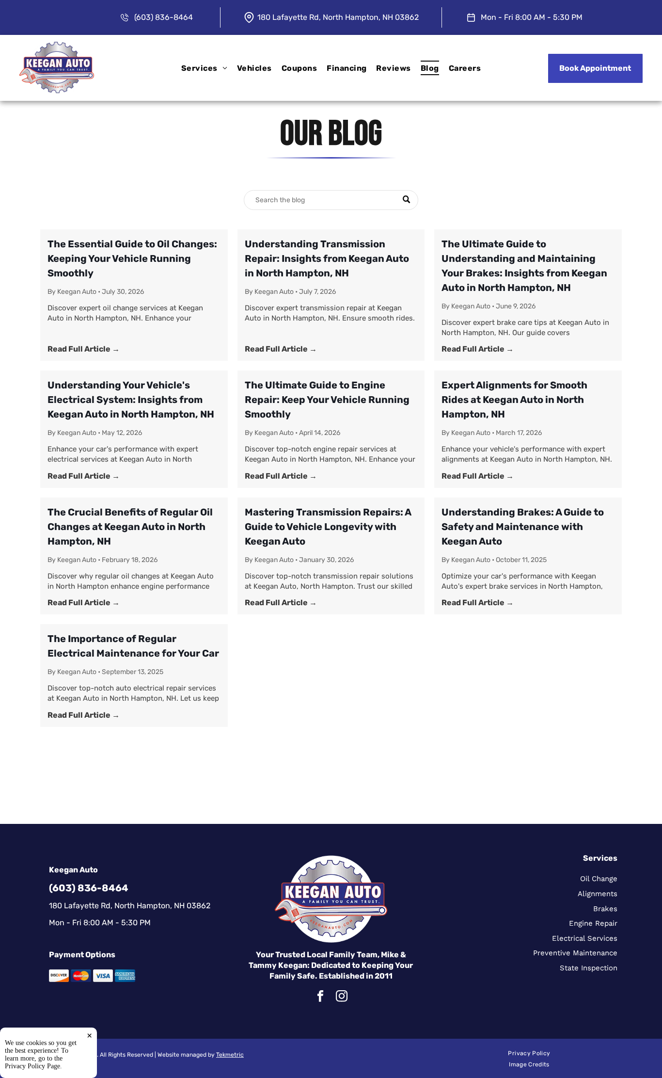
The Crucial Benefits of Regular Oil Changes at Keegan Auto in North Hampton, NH (130, 526)
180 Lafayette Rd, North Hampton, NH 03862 (338, 17)
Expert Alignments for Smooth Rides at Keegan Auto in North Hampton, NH (514, 399)
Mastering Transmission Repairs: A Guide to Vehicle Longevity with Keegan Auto (328, 526)
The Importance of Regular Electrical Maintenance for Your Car (133, 646)
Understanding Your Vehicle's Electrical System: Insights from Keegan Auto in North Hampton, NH (130, 399)
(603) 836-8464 (163, 17)
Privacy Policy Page (32, 1066)
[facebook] (320, 997)
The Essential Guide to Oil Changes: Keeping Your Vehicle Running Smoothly (132, 258)
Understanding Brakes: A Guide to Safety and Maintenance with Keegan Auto (522, 526)
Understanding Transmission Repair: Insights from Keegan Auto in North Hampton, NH (327, 258)
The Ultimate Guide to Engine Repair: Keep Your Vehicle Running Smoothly (327, 399)
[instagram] (341, 997)
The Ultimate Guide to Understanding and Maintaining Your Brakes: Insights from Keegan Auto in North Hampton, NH (524, 265)
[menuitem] (204, 68)
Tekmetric (230, 1054)
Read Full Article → (83, 349)
